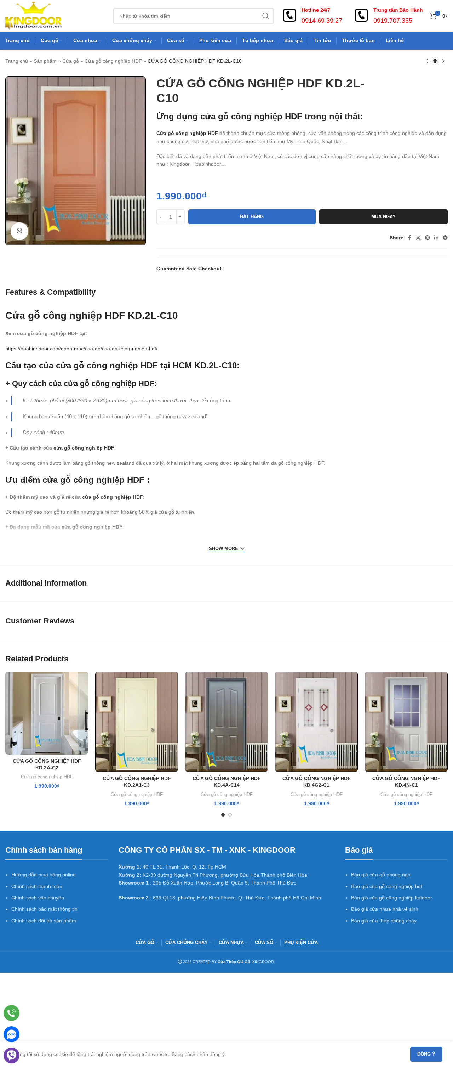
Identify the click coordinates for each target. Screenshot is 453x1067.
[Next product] (443, 61)
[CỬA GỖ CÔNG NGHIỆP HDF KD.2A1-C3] (136, 722)
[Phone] (11, 1013)
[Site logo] (33, 15)
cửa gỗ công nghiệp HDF (251, 116)
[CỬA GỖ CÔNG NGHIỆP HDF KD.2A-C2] (46, 713)
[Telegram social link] (445, 238)
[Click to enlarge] (19, 231)
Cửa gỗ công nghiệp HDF (113, 61)
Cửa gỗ (70, 61)
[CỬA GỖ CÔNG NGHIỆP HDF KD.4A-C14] (226, 722)
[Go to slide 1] (223, 815)
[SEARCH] (266, 16)
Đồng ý (426, 1054)
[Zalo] (11, 1034)
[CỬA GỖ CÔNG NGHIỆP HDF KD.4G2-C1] (316, 722)
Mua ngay (383, 216)
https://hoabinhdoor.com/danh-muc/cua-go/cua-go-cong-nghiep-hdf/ (81, 348)
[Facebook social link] (409, 238)
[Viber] (11, 1055)
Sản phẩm (45, 61)
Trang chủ (16, 61)
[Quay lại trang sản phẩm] (435, 61)
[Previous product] (426, 61)
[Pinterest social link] (427, 238)
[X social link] (418, 238)
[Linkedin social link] (436, 238)
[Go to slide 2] (230, 815)
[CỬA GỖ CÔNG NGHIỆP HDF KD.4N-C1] (406, 722)
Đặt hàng (252, 216)
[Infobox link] (311, 16)
